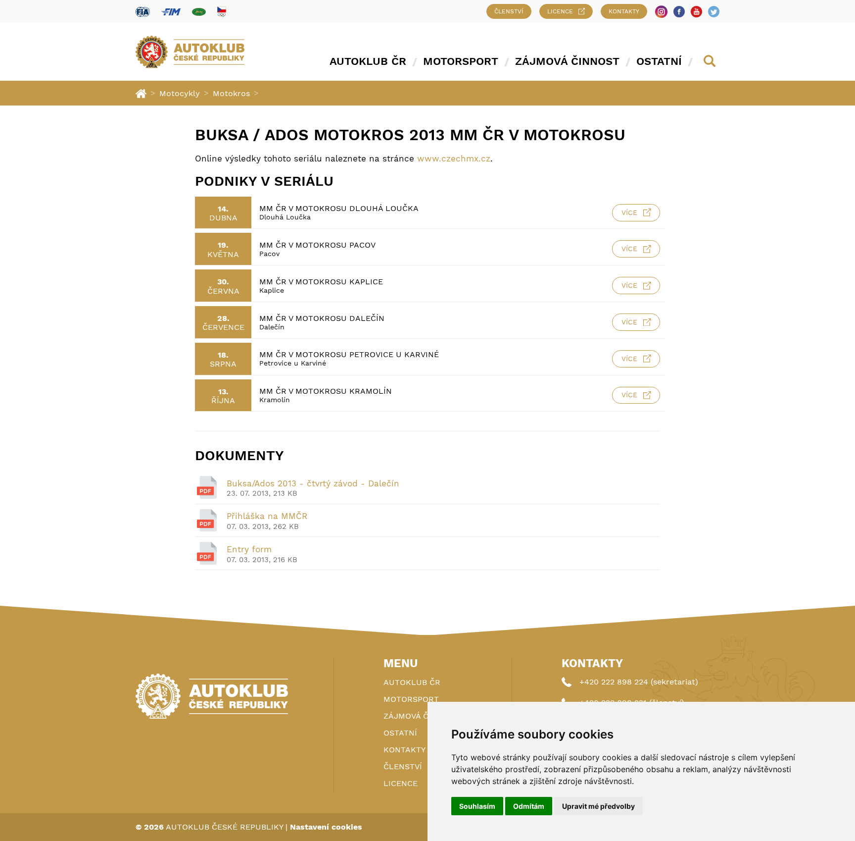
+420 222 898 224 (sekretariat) (638, 681)
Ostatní (659, 61)
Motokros (231, 93)
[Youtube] (696, 11)
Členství (508, 11)
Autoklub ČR (368, 61)
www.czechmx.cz (453, 158)
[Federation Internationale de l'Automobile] (143, 11)
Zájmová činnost (567, 61)
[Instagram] (661, 11)
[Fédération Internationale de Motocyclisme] (171, 11)
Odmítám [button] (528, 806)
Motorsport (460, 61)
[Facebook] (679, 11)
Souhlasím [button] (477, 806)
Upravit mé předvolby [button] (598, 806)
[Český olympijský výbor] (221, 11)
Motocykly (179, 93)
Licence (560, 11)
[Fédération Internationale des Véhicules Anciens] (199, 11)
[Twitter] (713, 11)
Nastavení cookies (326, 827)
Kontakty (624, 11)
